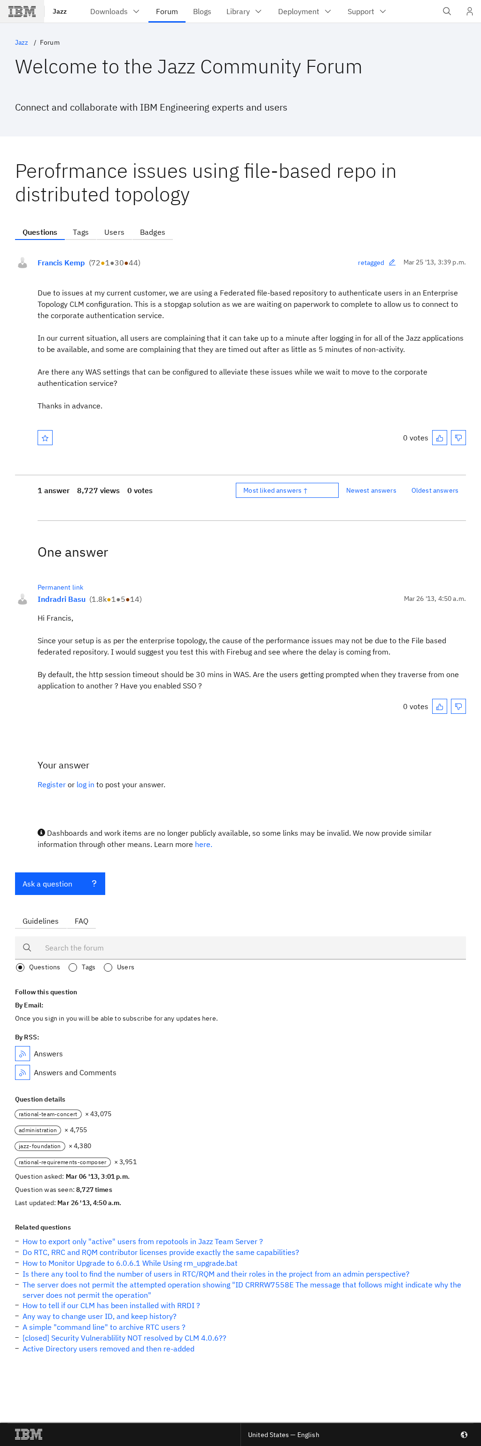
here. (203, 844)
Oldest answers (434, 490)
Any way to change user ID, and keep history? (100, 1316)
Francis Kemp (61, 262)
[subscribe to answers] (22, 1053)
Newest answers (371, 490)
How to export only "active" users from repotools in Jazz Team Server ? (143, 1241)
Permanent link (60, 587)
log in (85, 784)
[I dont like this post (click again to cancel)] (458, 437)
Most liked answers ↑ (275, 490)
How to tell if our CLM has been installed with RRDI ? (111, 1305)
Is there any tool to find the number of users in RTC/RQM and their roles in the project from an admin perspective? (216, 1273)
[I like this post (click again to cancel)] (439, 437)
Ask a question (47, 883)
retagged (371, 262)
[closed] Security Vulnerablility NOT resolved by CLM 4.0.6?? (124, 1337)
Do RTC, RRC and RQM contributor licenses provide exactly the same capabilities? (161, 1252)
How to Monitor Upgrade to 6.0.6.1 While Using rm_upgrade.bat (130, 1263)
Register (52, 784)
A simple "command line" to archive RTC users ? (104, 1327)
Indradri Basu (61, 599)
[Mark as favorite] (45, 437)
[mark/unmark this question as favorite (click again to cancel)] (45, 437)
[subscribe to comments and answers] (22, 1072)
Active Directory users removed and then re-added (108, 1348)
